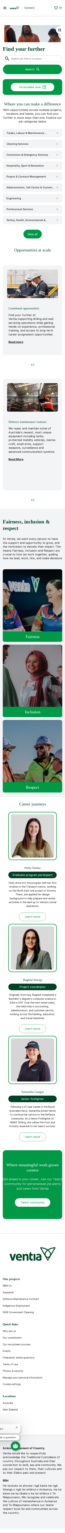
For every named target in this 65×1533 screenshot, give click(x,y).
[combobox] (32, 58)
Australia (8, 1402)
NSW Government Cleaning (18, 1312)
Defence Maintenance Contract (21, 1298)
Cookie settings (12, 1384)
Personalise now (30, 87)
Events (7, 1350)
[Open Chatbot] (15, 1445)
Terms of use (10, 1364)
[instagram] (40, 1427)
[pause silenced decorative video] (59, 30)
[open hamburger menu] (5, 8)
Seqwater (8, 1292)
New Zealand (10, 1409)
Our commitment (12, 1337)
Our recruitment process (17, 1344)
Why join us (9, 1331)
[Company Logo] (14, 8)
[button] (32, 234)
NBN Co (7, 1285)
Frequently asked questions (18, 1357)
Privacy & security (13, 1370)
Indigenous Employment (16, 1305)
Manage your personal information (22, 1377)
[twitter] (29, 1427)
